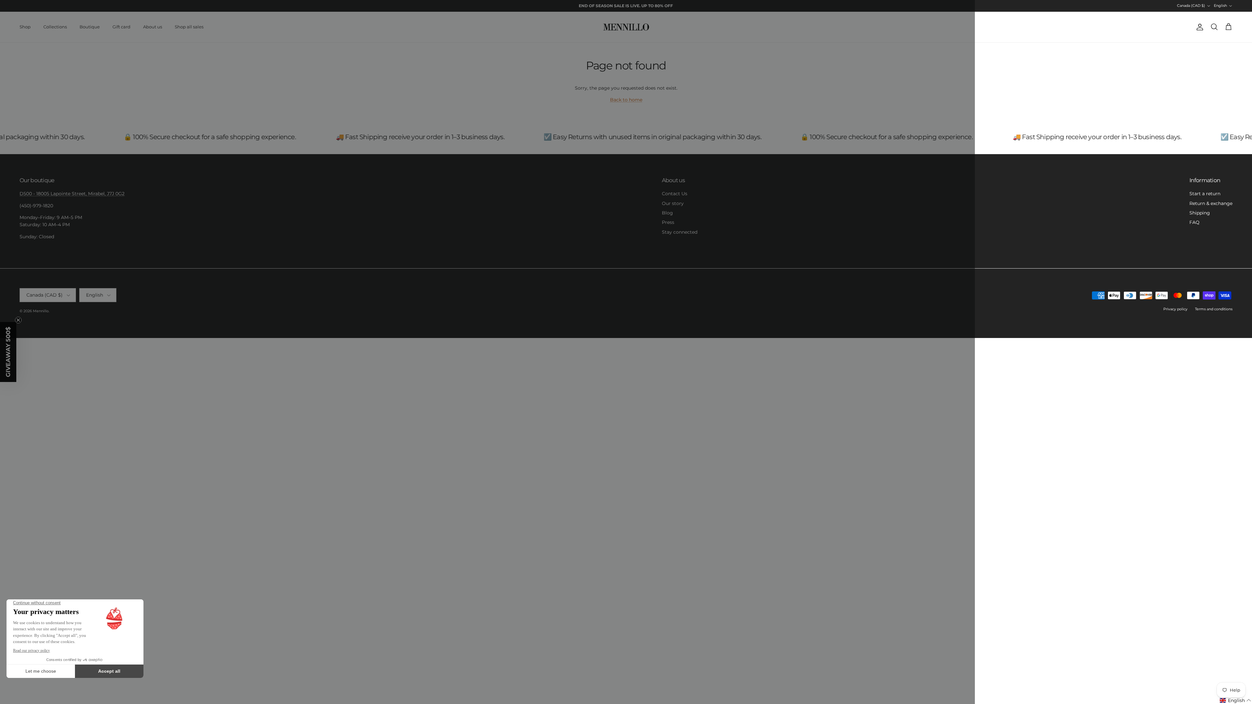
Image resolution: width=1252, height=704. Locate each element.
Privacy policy (1175, 309)
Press (668, 222)
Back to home (626, 100)
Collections (55, 26)
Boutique (90, 26)
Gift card (121, 26)
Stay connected (679, 232)
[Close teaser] (18, 320)
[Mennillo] (626, 27)
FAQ (1194, 222)
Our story (673, 203)
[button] (1235, 700)
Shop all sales (189, 26)
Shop (25, 26)
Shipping (1199, 213)
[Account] (1198, 27)
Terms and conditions (1213, 309)
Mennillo (41, 311)
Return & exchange (1210, 203)
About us (152, 26)
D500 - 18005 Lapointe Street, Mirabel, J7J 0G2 (72, 194)
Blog (667, 213)
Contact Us (674, 194)
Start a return (1204, 194)
